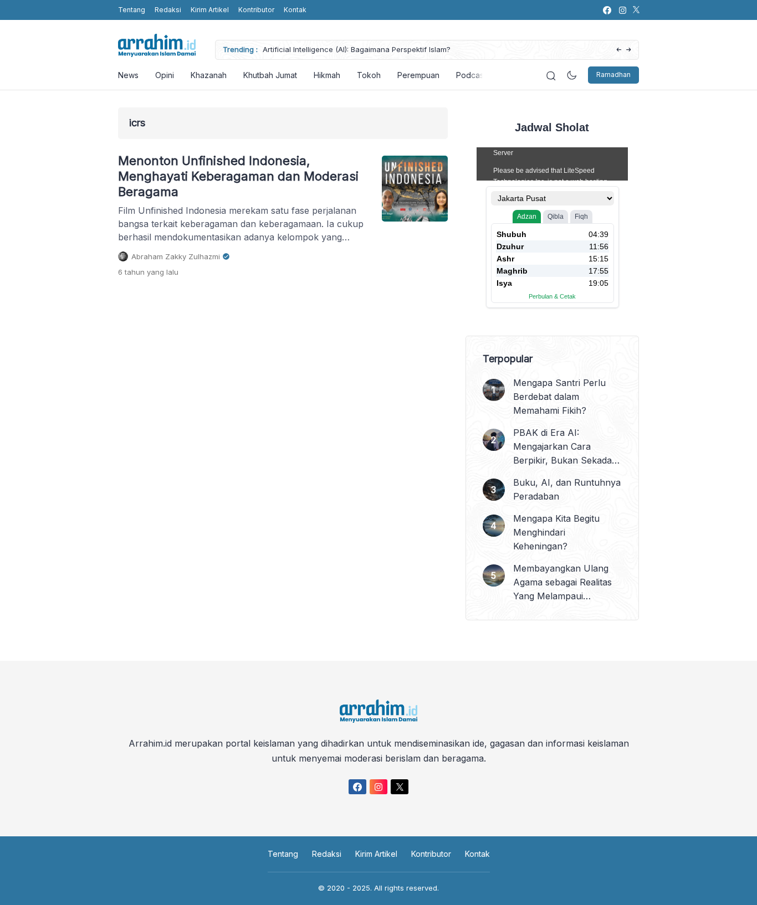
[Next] (629, 50)
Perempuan (418, 75)
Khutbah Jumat (270, 75)
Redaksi (168, 10)
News (128, 75)
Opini (164, 75)
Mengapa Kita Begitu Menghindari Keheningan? (556, 532)
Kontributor (256, 10)
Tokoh (369, 75)
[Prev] (619, 50)
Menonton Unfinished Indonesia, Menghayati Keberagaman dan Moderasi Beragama (238, 176)
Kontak (295, 10)
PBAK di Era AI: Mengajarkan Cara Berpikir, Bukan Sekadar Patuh (564, 447)
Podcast (471, 75)
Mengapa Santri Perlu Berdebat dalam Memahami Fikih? (559, 396)
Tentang (131, 10)
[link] (606, 10)
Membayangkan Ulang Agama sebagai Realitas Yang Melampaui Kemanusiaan (562, 583)
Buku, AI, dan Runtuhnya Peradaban (567, 489)
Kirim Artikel (210, 10)
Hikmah (327, 75)
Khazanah (209, 75)
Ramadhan (613, 75)
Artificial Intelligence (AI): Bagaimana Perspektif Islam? (357, 49)
